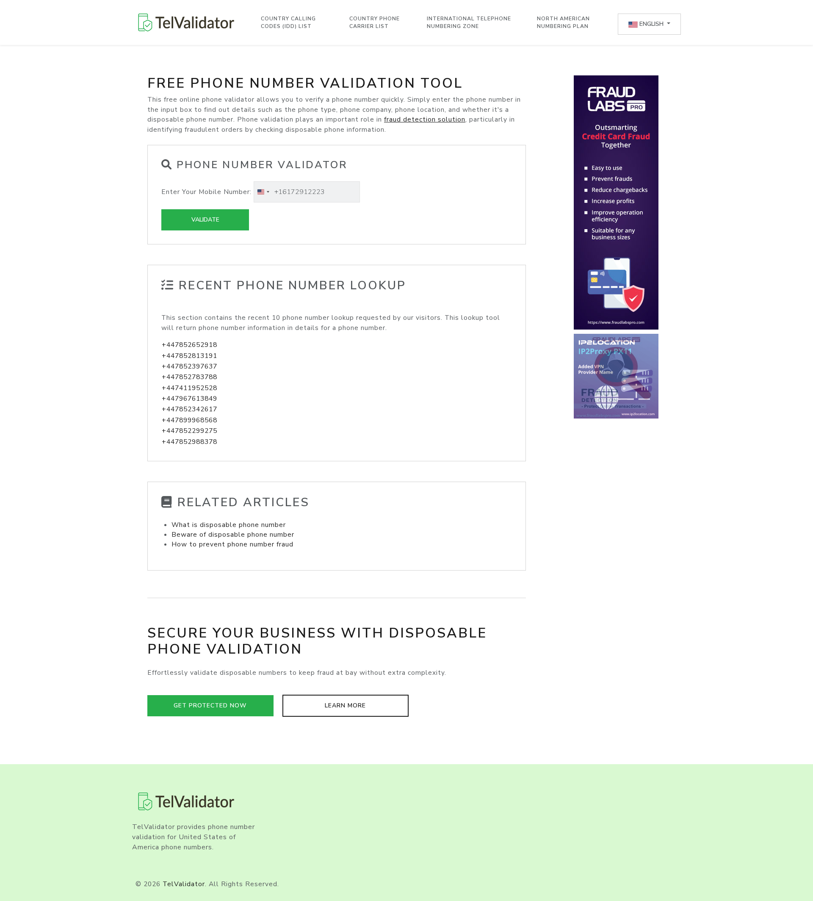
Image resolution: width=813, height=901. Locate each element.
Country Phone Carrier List (374, 22)
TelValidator (184, 884)
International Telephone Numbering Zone (469, 22)
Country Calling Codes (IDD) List (288, 22)
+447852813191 (189, 355)
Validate (205, 220)
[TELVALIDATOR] (186, 22)
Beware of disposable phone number (232, 534)
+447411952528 (189, 388)
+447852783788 (189, 377)
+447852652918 (189, 344)
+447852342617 (189, 409)
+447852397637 (189, 366)
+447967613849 (189, 398)
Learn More (345, 705)
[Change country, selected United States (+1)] (263, 192)
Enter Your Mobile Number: (206, 192)
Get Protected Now (210, 705)
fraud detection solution (424, 119)
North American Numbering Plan (563, 22)
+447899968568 (189, 420)
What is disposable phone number (228, 525)
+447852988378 (189, 441)
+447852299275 (189, 430)
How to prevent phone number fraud (232, 544)
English (651, 24)
